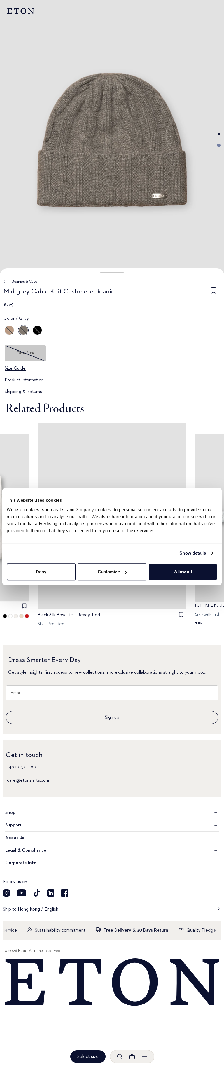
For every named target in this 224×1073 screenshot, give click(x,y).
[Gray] (23, 330)
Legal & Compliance (25, 850)
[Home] (112, 982)
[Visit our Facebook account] (64, 893)
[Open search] (120, 1056)
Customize (109, 571)
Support (13, 825)
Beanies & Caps (24, 281)
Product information (24, 380)
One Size (25, 353)
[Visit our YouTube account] (21, 893)
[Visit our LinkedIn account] (50, 893)
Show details (192, 553)
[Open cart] (132, 1056)
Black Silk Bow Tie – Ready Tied (69, 615)
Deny (41, 571)
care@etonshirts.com (28, 780)
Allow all (183, 571)
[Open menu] (144, 1056)
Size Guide (15, 368)
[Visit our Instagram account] (6, 893)
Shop (10, 812)
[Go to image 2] (218, 145)
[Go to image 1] (219, 134)
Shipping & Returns (23, 391)
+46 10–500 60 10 (24, 767)
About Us (14, 838)
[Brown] (9, 330)
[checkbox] (213, 292)
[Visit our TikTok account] (36, 893)
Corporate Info (20, 863)
